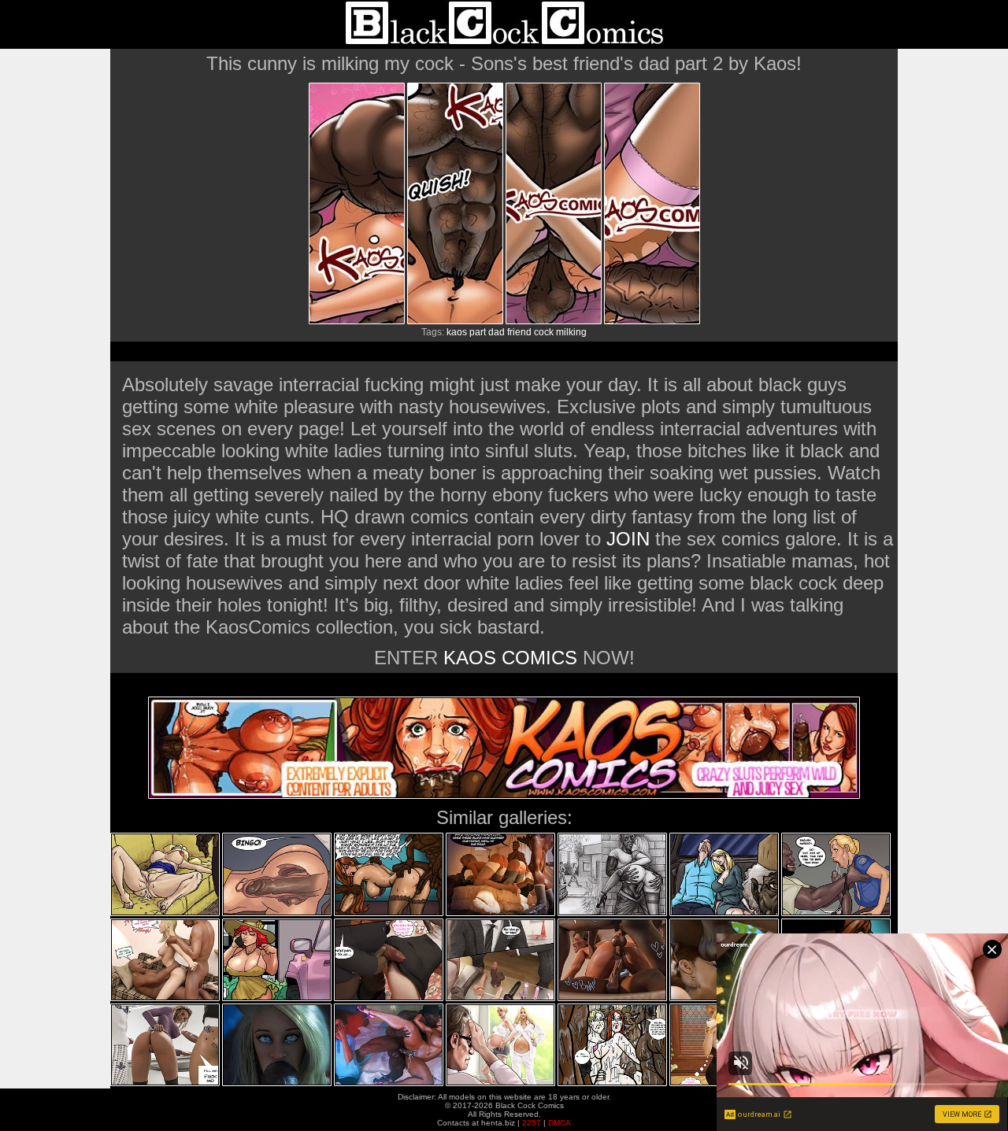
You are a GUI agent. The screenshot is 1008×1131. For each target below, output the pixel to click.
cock (544, 332)
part (477, 332)
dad (496, 332)
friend (519, 332)
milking (571, 332)
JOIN (628, 538)
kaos (457, 332)
